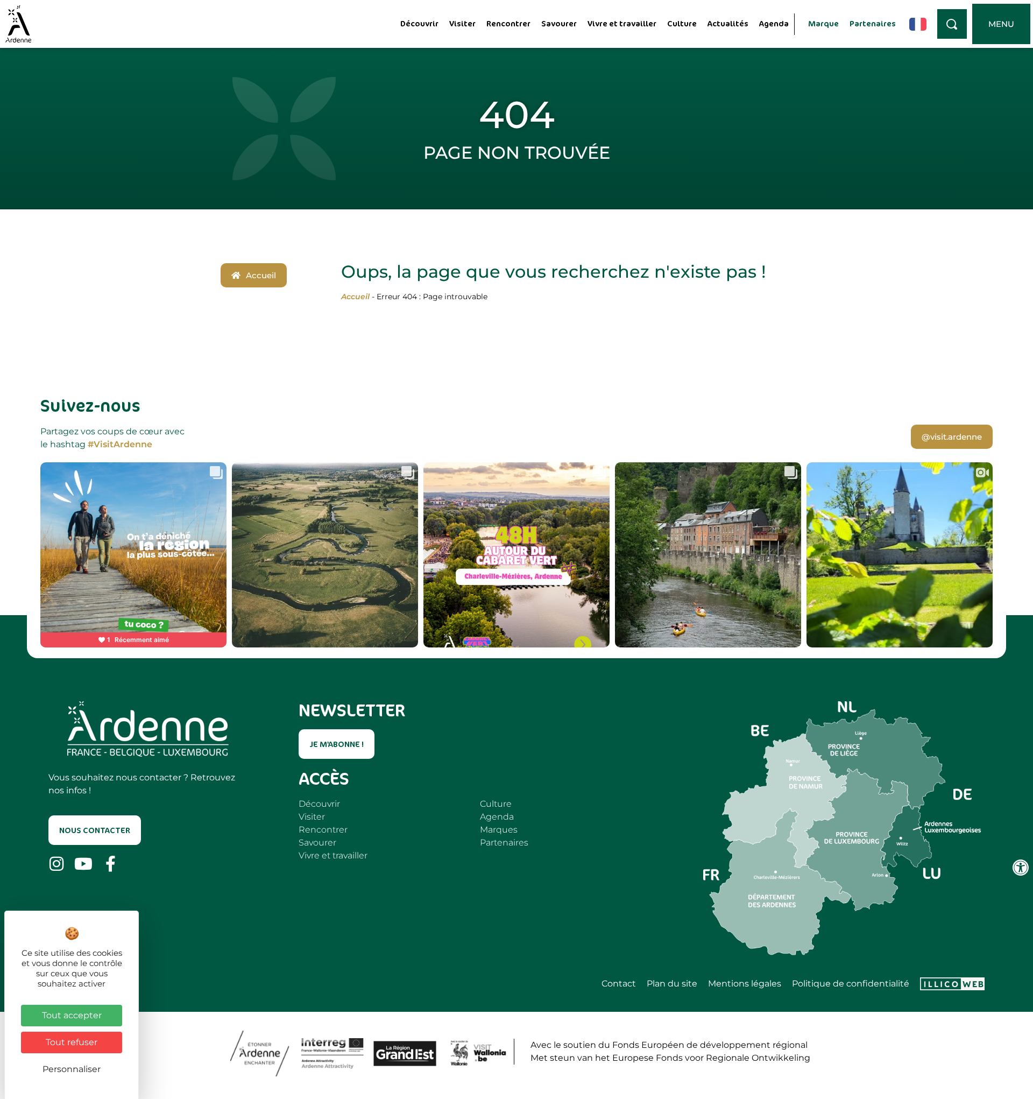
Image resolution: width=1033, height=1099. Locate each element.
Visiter (462, 23)
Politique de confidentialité (850, 984)
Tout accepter (72, 1015)
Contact (619, 984)
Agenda (774, 23)
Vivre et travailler (622, 23)
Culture (682, 23)
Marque (823, 23)
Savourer (559, 23)
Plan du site (672, 984)
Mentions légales (744, 984)
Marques (499, 830)
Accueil (355, 296)
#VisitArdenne (120, 444)
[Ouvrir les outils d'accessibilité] (1020, 867)
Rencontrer (508, 23)
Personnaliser (72, 1069)
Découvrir (419, 23)
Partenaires (873, 23)
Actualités (727, 23)
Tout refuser (71, 1042)
